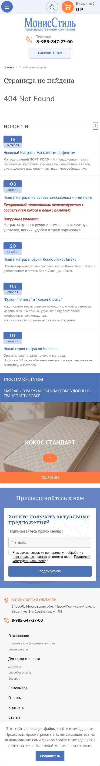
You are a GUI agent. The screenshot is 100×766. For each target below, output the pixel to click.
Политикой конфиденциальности (63, 745)
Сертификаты (18, 649)
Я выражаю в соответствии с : (51, 557)
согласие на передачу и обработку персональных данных (48, 554)
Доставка (15, 666)
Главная (8, 67)
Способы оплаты (20, 672)
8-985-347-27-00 (54, 41)
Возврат (14, 678)
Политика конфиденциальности (31, 643)
